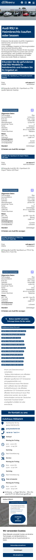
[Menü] (33, 3)
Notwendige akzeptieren (18, 545)
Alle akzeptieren (18, 555)
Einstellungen (18, 550)
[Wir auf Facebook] (22, 2)
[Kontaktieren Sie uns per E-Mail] (29, 2)
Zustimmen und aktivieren (18, 519)
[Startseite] (8, 2)
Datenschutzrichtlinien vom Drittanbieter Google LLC (16, 510)
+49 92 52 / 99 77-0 (12, 432)
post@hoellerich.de (13, 429)
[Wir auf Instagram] (26, 2)
